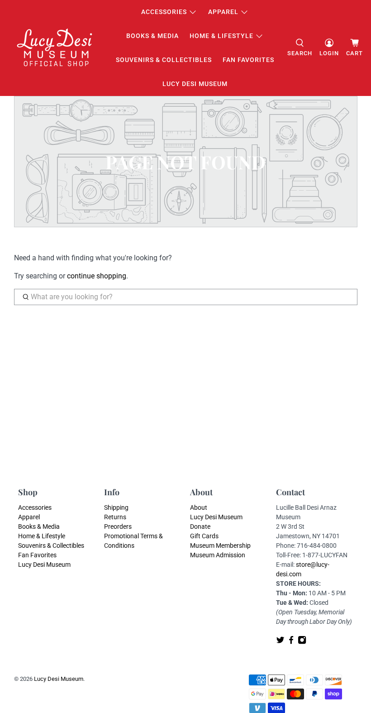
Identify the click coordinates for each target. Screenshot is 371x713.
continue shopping (96, 276)
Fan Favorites (248, 59)
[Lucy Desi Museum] (55, 48)
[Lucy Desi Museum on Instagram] (302, 642)
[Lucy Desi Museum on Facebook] (291, 642)
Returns (115, 517)
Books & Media (152, 35)
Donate (200, 526)
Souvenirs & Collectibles (164, 59)
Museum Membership (220, 545)
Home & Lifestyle (221, 35)
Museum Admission (217, 555)
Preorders (118, 526)
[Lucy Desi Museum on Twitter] (280, 642)
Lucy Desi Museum (195, 83)
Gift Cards (204, 536)
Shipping (116, 507)
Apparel (223, 11)
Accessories (164, 11)
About (198, 507)
